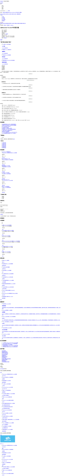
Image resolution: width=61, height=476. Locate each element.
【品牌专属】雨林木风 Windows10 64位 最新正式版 (9, 346)
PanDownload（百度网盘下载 (6, 151)
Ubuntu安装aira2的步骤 (5, 127)
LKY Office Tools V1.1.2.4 (5, 179)
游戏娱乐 (18, 23)
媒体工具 (24, 23)
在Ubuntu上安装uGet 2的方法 (6, 126)
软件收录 (5, 368)
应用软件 (10, 23)
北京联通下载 (4, 146)
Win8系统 (3, 17)
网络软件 (1, 23)
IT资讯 (3, 16)
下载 (2, 229)
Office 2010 (11, 12)
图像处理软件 (4, 360)
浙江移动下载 (4, 145)
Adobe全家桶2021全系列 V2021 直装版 (8, 230)
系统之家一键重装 (19, 12)
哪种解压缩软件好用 (5, 352)
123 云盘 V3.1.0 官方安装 (5, 172)
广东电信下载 (4, 142)
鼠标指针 (3, 20)
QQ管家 (3, 12)
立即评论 (1, 214)
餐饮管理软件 (4, 350)
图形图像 (7, 23)
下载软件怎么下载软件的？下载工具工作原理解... (9, 125)
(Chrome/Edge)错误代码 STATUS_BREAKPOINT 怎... (9, 132)
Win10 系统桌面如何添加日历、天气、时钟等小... (9, 133)
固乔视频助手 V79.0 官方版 (6, 165)
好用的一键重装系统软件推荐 (6, 358)
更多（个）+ (2, 443)
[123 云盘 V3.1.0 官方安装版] (6, 173)
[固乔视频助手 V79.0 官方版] (6, 166)
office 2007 (14, 12)
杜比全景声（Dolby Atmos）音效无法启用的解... (9, 129)
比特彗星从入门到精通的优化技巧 (7, 128)
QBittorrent (11, 25)
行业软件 (13, 23)
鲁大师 (9, 12)
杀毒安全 (15, 23)
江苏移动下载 (4, 144)
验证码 (1, 206)
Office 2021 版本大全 (5, 353)
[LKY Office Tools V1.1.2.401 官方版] (7, 180)
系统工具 (4, 23)
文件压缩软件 (4, 357)
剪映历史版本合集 (4, 354)
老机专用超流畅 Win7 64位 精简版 (7, 344)
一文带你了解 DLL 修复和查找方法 (7, 130)
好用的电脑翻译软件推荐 (5, 361)
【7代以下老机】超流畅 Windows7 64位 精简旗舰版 (9, 343)
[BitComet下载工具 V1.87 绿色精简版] (7, 159)
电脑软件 (8, 25)
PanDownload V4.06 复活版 (6, 235)
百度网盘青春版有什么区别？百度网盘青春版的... (9, 124)
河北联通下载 (4, 147)
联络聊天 (21, 23)
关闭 (1, 372)
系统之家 (1, 1)
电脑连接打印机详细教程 (5, 131)
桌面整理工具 (4, 355)
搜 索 (9, 10)
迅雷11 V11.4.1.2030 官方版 (6, 251)
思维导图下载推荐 (4, 356)
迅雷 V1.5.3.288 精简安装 (5, 186)
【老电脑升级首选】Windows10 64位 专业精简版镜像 (10, 345)
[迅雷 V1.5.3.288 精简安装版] (6, 187)
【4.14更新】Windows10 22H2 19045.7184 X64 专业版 (10, 342)
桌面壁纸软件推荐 (4, 359)
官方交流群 (2, 368)
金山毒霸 (6, 12)
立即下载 (3, 157)
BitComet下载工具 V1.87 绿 (6, 158)
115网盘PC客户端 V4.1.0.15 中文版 (7, 246)
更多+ (1, 299)
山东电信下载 (4, 143)
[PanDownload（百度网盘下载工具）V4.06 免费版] (9, 152)
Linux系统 (3, 18)
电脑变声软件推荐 (4, 351)
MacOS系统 (3, 19)
